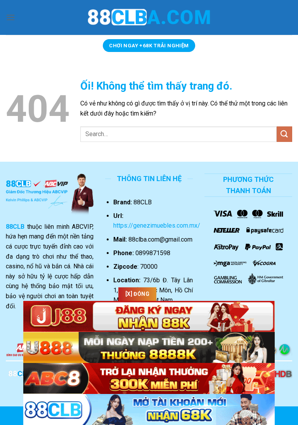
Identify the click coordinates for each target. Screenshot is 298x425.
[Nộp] (284, 134)
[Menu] (10, 17)
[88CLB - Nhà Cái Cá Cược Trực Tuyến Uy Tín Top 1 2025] (149, 17)
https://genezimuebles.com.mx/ (156, 225)
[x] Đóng (137, 294)
